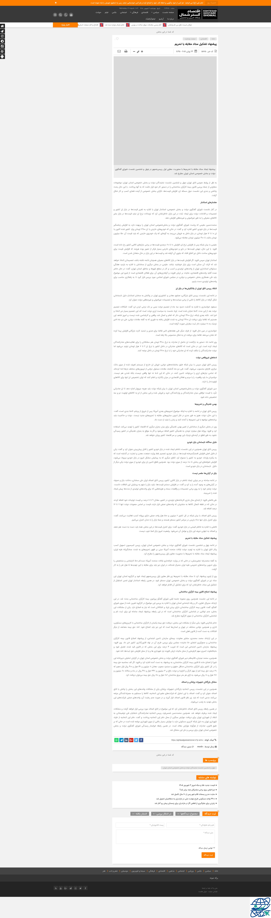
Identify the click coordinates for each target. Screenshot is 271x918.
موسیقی (124, 871)
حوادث (98, 12)
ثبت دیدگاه (208, 855)
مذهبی (171, 871)
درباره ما (170, 18)
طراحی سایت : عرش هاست (207, 891)
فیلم (106, 12)
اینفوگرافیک (150, 18)
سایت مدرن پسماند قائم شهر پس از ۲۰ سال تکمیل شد (193, 794)
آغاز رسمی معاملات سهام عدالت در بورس (179, 24)
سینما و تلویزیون (138, 871)
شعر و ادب (113, 871)
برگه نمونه (214, 878)
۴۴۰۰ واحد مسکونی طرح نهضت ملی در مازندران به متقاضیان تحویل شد (185, 798)
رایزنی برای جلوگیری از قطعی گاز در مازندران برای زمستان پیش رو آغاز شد (185, 803)
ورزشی (191, 871)
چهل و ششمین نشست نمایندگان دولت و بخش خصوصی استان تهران (189, 767)
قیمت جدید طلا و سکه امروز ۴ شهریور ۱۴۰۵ (197, 785)
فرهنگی (135, 12)
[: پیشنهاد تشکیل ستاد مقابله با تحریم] (119, 51)
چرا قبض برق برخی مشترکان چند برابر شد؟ (197, 789)
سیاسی (156, 12)
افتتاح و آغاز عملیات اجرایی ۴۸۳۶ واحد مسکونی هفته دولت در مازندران (104, 24)
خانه (213, 38)
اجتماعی (123, 12)
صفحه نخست (168, 12)
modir (200, 746)
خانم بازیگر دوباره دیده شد (147, 24)
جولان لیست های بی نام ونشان (212, 24)
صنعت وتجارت (190, 38)
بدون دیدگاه (186, 746)
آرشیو (161, 18)
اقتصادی (144, 12)
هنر (104, 871)
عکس (114, 12)
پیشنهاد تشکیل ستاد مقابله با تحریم (196, 44)
